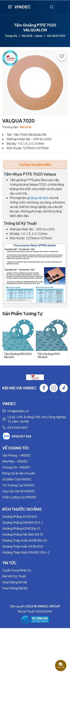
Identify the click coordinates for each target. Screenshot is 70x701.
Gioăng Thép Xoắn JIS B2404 (22, 546)
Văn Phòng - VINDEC (16, 455)
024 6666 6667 (17, 427)
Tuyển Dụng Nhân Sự (16, 570)
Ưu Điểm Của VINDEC (17, 479)
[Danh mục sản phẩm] (10, 7)
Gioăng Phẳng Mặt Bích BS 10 (22, 534)
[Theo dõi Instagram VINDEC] (53, 388)
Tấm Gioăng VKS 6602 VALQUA (18, 355)
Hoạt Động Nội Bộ (14, 588)
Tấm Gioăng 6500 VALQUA (48, 355)
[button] (62, 339)
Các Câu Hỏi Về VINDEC (18, 491)
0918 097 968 (21, 436)
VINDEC (22, 6)
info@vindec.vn (18, 411)
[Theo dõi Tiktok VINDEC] (63, 388)
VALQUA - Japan (32, 35)
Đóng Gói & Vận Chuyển (18, 473)
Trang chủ (11, 35)
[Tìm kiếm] (52, 6)
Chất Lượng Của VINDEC (19, 497)
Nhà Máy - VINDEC (15, 461)
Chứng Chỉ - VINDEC (16, 467)
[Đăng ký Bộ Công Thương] (35, 619)
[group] (35, 83)
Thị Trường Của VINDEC (18, 485)
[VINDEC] (35, 377)
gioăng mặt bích (38, 198)
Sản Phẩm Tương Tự (22, 313)
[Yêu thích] (61, 56)
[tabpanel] (35, 238)
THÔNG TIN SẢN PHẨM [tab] (35, 165)
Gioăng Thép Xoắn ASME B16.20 (24, 540)
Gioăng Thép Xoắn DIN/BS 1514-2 (25, 552)
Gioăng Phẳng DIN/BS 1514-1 (22, 522)
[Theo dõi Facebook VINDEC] (44, 388)
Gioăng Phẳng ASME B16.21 (21, 528)
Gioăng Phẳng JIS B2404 (19, 516)
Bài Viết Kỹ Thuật (14, 576)
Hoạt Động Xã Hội (14, 582)
